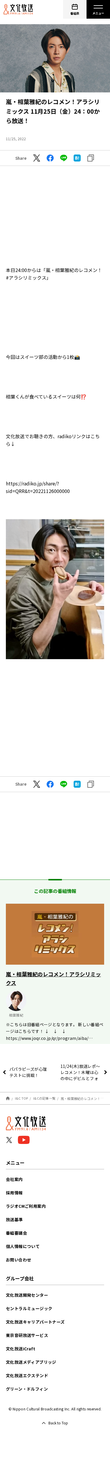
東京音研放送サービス (27, 1335)
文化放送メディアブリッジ (31, 1362)
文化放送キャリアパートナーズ (35, 1322)
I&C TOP (21, 1098)
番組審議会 (16, 1233)
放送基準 (14, 1219)
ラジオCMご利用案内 (26, 1206)
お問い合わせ (18, 1260)
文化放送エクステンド (27, 1375)
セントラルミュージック (29, 1308)
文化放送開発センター (27, 1295)
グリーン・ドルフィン (27, 1389)
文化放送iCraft (20, 1349)
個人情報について (23, 1246)
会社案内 (14, 1179)
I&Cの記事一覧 (44, 1098)
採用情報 (14, 1193)
